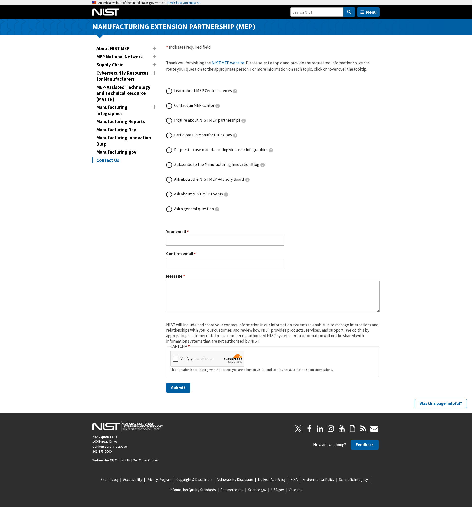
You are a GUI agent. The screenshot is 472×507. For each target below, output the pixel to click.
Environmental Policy (318, 479)
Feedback (365, 444)
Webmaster (100, 460)
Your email (177, 231)
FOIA (294, 479)
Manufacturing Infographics (111, 110)
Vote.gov (295, 489)
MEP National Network (119, 57)
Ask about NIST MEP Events (200, 194)
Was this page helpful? (441, 403)
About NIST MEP (113, 48)
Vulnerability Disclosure (235, 479)
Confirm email (181, 254)
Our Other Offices (146, 460)
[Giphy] (352, 428)
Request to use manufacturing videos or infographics (223, 149)
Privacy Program (159, 479)
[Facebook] (309, 428)
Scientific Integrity (353, 479)
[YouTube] (341, 428)
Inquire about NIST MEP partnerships (209, 120)
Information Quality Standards (193, 489)
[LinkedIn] (320, 428)
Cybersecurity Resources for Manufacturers (122, 76)
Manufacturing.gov (116, 152)
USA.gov (277, 489)
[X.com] (298, 428)
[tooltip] (235, 91)
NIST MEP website (228, 63)
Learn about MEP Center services (205, 90)
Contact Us (107, 160)
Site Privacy (109, 479)
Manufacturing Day (116, 130)
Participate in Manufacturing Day (205, 135)
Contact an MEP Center (196, 105)
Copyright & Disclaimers (194, 479)
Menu (371, 12)
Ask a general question (196, 208)
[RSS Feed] (363, 428)
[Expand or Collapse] (154, 48)
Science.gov (257, 489)
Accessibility (132, 479)
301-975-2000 (102, 451)
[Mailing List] (374, 428)
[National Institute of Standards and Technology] (127, 426)
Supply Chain (110, 65)
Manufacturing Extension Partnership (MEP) (173, 26)
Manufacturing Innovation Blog (123, 141)
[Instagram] (330, 428)
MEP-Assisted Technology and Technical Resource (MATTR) (123, 93)
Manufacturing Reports (120, 121)
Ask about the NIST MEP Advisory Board (211, 179)
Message (175, 276)
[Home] (105, 12)
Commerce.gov (232, 489)
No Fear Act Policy (272, 479)
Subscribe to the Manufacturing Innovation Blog (218, 164)
